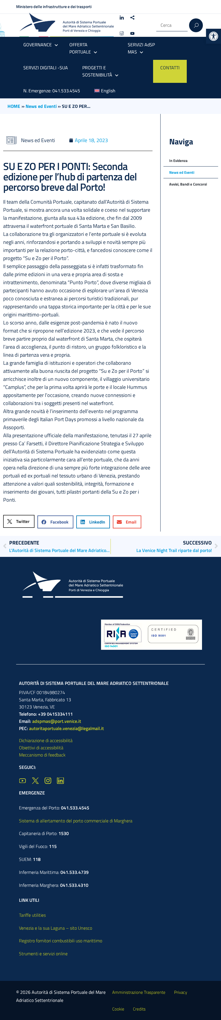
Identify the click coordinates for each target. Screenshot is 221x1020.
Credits (139, 1009)
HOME (13, 106)
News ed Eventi (41, 106)
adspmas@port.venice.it (56, 721)
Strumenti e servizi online (43, 953)
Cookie (118, 1009)
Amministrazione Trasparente (138, 992)
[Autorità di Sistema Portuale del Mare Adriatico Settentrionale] (66, 25)
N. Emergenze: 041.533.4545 (51, 90)
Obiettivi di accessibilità (41, 747)
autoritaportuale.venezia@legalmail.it (66, 728)
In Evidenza (178, 160)
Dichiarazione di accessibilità (46, 740)
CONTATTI (170, 67)
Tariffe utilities (32, 915)
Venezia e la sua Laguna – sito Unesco (55, 928)
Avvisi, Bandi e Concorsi (188, 184)
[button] (213, 36)
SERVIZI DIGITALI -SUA (45, 67)
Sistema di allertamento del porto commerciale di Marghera (75, 820)
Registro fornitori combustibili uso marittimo (60, 940)
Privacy (180, 992)
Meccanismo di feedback (42, 754)
